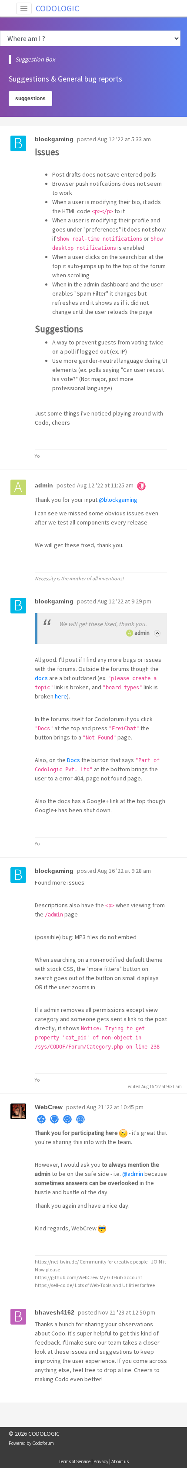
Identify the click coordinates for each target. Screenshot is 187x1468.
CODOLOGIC (57, 8)
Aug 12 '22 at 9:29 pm (124, 601)
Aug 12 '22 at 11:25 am (105, 485)
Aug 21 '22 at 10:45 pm (115, 1107)
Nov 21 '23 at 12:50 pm (126, 1312)
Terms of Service (74, 1461)
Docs (73, 760)
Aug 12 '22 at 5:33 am (124, 139)
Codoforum (43, 1443)
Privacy (101, 1461)
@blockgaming (118, 500)
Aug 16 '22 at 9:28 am (124, 871)
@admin (132, 1174)
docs (41, 678)
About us (120, 1461)
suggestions (30, 98)
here (61, 696)
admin (142, 633)
